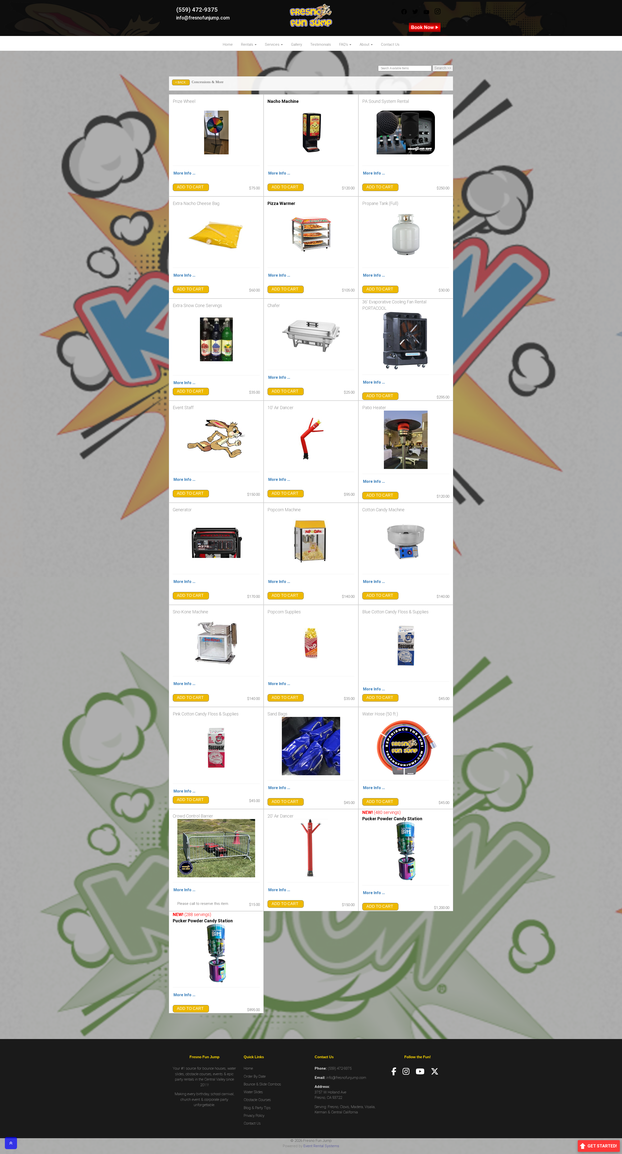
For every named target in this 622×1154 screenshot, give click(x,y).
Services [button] (272, 44)
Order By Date (255, 1076)
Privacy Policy (254, 1115)
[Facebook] (393, 1071)
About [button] (365, 44)
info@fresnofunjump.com (203, 18)
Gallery (296, 44)
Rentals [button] (247, 44)
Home (228, 44)
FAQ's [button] (344, 44)
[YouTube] (420, 1071)
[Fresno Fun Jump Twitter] (415, 12)
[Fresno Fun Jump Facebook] (404, 12)
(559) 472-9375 (197, 9)
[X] (435, 1071)
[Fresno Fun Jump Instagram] (438, 12)
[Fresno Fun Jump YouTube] (426, 12)
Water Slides (253, 1092)
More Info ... (184, 173)
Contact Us (390, 44)
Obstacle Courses (257, 1100)
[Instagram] (406, 1071)
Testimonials (320, 44)
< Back (180, 82)
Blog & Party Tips (257, 1108)
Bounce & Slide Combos (262, 1084)
